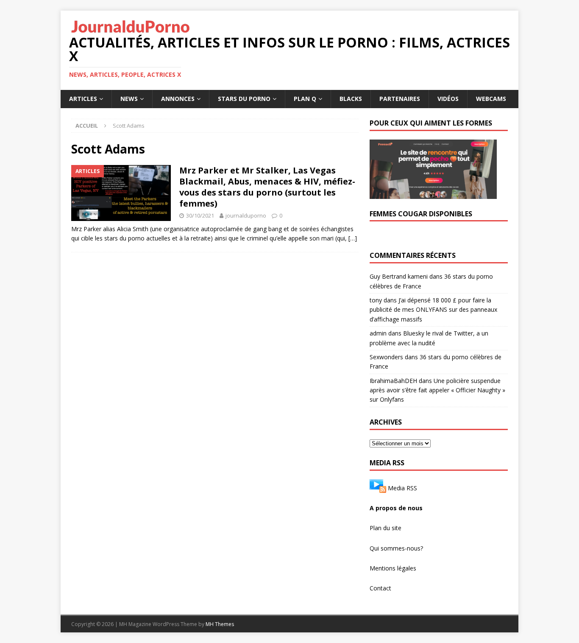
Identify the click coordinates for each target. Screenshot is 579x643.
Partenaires (399, 99)
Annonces (178, 99)
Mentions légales (393, 568)
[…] (352, 238)
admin (378, 333)
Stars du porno (244, 99)
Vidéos (448, 99)
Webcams (491, 99)
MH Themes (220, 624)
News (129, 99)
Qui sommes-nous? (396, 548)
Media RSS (402, 488)
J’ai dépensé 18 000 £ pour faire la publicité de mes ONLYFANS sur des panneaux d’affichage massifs (433, 309)
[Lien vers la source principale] (378, 488)
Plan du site (385, 528)
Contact (380, 588)
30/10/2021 (200, 215)
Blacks (351, 99)
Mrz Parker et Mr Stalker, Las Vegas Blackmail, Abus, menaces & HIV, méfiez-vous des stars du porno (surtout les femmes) (267, 187)
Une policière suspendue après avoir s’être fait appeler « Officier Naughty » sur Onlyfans (437, 390)
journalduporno (245, 215)
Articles (83, 99)
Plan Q (305, 99)
